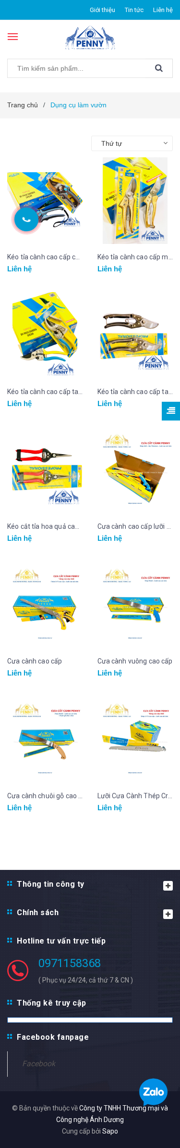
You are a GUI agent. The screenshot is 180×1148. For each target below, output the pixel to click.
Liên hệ (163, 9)
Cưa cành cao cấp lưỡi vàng (135, 526)
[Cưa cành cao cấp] (45, 604)
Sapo (110, 1131)
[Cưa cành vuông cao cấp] (135, 604)
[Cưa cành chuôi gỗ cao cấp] (45, 739)
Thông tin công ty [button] (50, 884)
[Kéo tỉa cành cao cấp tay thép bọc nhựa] (45, 335)
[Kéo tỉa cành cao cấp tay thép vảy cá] (135, 335)
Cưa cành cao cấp (34, 661)
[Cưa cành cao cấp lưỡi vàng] (135, 470)
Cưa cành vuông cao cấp (135, 661)
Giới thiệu (102, 9)
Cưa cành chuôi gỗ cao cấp (45, 796)
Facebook (38, 1063)
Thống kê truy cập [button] (51, 1003)
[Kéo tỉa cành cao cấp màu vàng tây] (135, 200)
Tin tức (134, 9)
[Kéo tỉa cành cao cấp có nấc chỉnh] (45, 200)
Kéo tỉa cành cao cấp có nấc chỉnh (45, 257)
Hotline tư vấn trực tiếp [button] (61, 940)
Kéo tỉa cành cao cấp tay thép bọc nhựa (45, 391)
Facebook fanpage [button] (53, 1037)
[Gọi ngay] (26, 219)
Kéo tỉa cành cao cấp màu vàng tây (135, 257)
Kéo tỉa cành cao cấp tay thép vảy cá (135, 391)
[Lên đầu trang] (163, 182)
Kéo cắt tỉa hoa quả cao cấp (45, 526)
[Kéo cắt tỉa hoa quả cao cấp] (45, 470)
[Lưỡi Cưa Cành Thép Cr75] (135, 739)
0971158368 (69, 963)
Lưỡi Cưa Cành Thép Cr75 (135, 796)
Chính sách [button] (38, 912)
